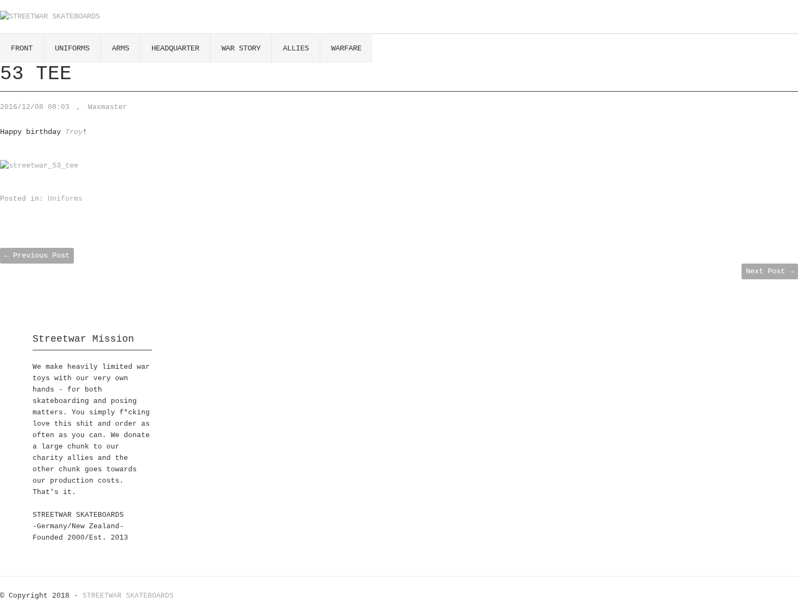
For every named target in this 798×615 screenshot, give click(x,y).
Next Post (770, 271)
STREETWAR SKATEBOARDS (128, 596)
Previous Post (36, 255)
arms (120, 48)
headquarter (175, 48)
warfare (346, 48)
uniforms (72, 48)
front (22, 48)
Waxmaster (107, 107)
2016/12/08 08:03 (34, 107)
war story (241, 48)
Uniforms (65, 199)
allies (296, 48)
